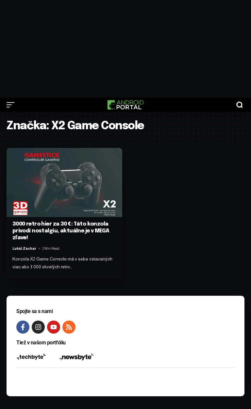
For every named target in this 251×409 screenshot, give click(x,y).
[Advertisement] (125, 49)
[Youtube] (53, 327)
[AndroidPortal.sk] (125, 105)
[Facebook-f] (22, 327)
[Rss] (68, 327)
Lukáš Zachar (24, 248)
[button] (12, 104)
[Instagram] (38, 327)
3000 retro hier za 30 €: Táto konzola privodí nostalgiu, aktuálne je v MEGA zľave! (60, 231)
